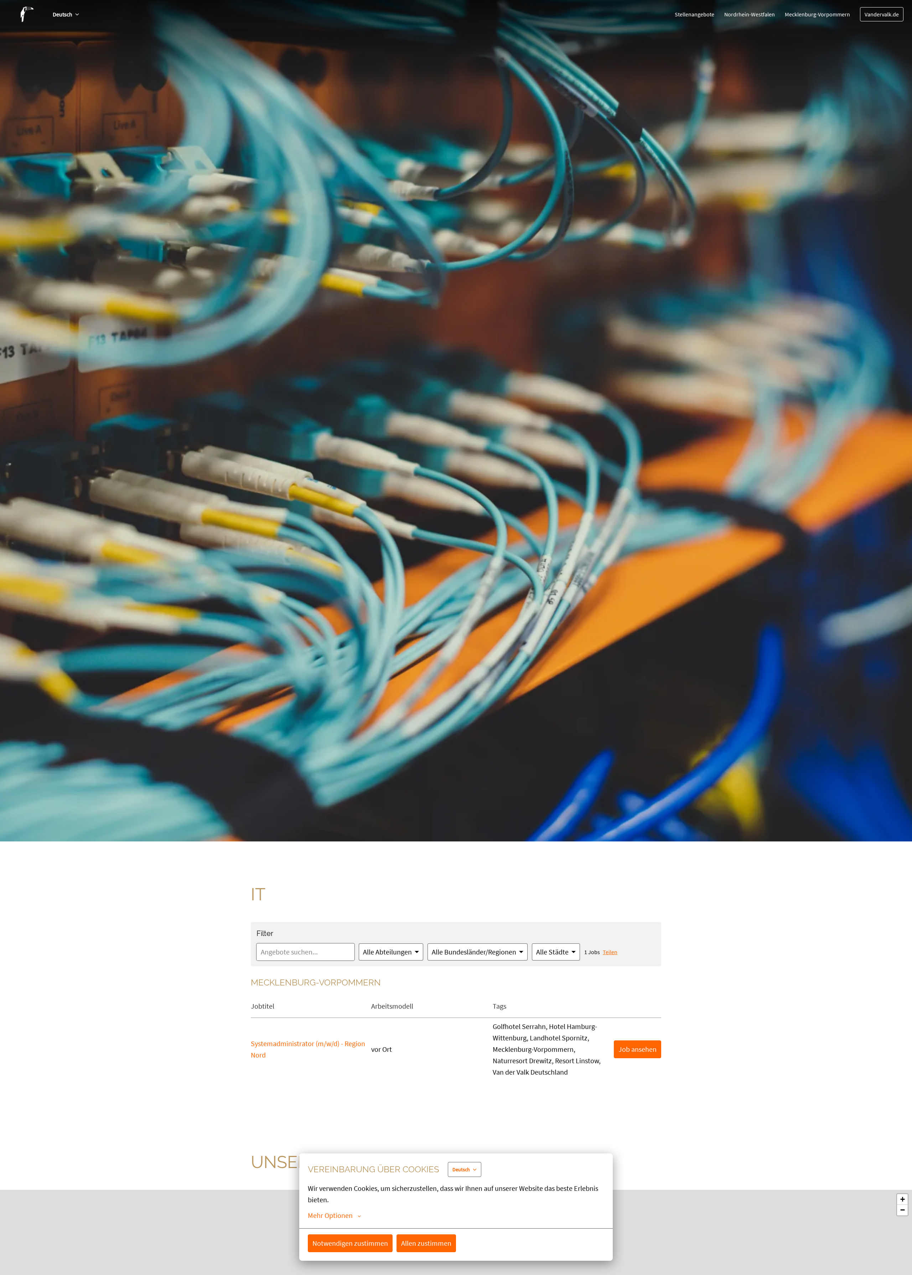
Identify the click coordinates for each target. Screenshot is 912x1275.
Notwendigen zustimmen (350, 1243)
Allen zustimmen (426, 1243)
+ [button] (902, 1199)
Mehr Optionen (330, 1215)
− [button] (902, 1209)
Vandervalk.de (882, 14)
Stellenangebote (694, 14)
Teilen (610, 952)
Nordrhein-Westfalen (749, 14)
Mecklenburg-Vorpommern (817, 14)
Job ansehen (637, 1049)
